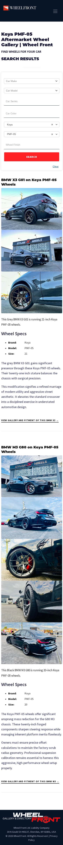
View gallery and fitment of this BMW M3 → (30, 781)
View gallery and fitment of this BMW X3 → (30, 420)
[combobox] (31, 81)
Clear (56, 166)
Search (31, 156)
